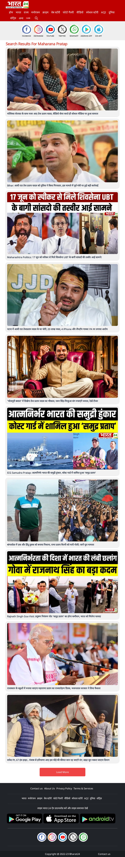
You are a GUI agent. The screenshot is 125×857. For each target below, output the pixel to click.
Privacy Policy (64, 788)
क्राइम (45, 12)
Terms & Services (83, 788)
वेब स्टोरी (55, 12)
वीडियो (80, 12)
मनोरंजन (35, 12)
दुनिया (112, 12)
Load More (62, 772)
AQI (103, 12)
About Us (49, 788)
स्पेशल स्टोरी (92, 12)
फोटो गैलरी (68, 12)
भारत (18, 12)
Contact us (36, 788)
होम (11, 12)
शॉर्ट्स (13, 18)
